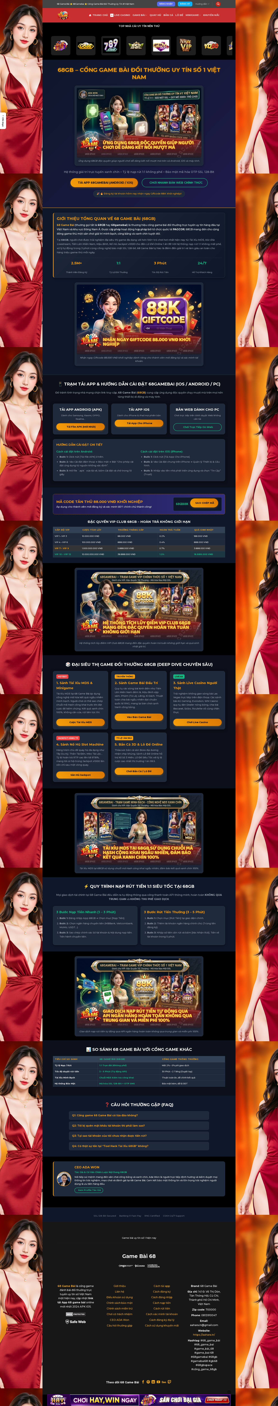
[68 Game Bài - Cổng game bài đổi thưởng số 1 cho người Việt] (70, 15)
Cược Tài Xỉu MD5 (80, 722)
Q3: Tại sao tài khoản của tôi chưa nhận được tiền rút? (109, 1135)
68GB (141, 392)
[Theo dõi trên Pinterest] (148, 1382)
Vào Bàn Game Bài (139, 717)
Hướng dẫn (201, 4)
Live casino (122, 15)
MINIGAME (192, 15)
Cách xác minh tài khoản (162, 1314)
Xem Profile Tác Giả (89, 1190)
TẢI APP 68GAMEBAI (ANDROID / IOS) (105, 182)
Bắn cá (168, 15)
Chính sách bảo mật (120, 1302)
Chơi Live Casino (197, 722)
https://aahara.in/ (204, 1334)
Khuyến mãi (211, 15)
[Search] (218, 4)
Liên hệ (119, 1291)
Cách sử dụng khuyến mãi (162, 1325)
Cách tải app (162, 1286)
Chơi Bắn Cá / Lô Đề (139, 771)
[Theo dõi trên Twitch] (169, 1382)
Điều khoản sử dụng (120, 1297)
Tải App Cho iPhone (139, 423)
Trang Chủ (100, 15)
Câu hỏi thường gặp (119, 1325)
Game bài (139, 15)
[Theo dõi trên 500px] (164, 1382)
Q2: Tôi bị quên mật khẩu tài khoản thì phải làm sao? (108, 1125)
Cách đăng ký (162, 1291)
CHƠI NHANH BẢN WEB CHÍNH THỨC (176, 182)
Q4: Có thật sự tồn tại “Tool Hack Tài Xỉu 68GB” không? (110, 1146)
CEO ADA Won (119, 1319)
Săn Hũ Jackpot (80, 774)
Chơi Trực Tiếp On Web (198, 427)
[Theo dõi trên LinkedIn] (153, 1382)
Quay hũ (155, 15)
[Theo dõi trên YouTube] (158, 1382)
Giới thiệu (120, 1286)
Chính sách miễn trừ (120, 1308)
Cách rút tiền (161, 1308)
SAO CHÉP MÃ (204, 502)
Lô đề (179, 15)
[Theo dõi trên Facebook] (143, 1382)
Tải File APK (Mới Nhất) (81, 426)
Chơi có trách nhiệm (119, 1314)
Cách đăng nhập (161, 1297)
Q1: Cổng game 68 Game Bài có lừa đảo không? (105, 1115)
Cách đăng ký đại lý (161, 1319)
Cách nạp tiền (162, 1302)
